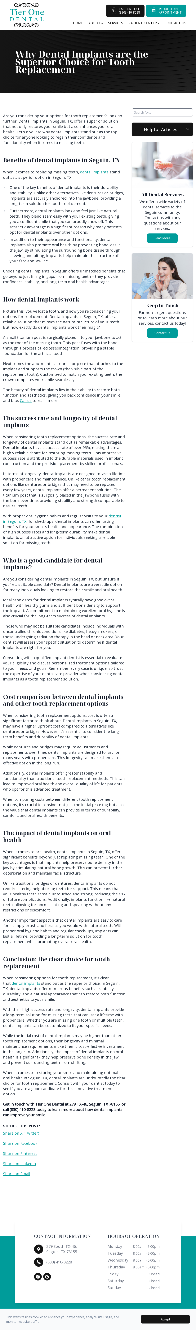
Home (78, 23)
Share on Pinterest (20, 1153)
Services (115, 23)
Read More (162, 238)
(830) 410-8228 (59, 1262)
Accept (165, 1319)
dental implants (94, 172)
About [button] (94, 23)
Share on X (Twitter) (21, 1133)
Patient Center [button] (142, 23)
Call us (26, 400)
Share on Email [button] (16, 1173)
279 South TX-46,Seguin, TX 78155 (61, 1249)
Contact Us (175, 23)
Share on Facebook (20, 1143)
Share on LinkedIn (19, 1163)
